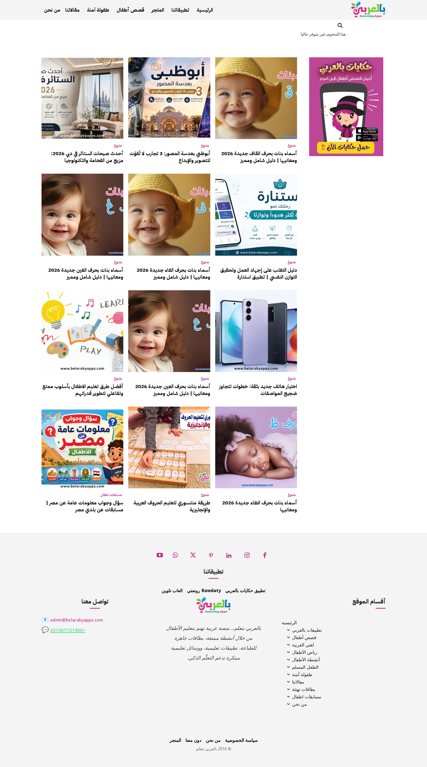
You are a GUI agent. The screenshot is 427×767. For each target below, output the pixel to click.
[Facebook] (265, 556)
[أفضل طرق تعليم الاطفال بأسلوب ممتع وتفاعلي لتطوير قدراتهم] (82, 331)
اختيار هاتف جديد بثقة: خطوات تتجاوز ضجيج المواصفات (258, 390)
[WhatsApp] (175, 556)
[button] (340, 25)
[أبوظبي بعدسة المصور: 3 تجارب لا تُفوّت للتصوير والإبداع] (169, 98)
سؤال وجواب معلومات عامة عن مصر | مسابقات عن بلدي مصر (84, 506)
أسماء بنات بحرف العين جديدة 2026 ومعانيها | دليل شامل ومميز (172, 390)
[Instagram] (247, 556)
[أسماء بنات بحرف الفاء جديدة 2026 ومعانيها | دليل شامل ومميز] (169, 214)
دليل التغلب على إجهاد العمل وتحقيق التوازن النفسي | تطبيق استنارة (258, 273)
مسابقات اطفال (111, 495)
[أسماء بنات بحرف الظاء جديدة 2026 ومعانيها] (256, 447)
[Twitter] (193, 556)
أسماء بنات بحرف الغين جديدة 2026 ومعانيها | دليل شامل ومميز (85, 273)
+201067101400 (67, 631)
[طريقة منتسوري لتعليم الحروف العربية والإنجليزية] (169, 447)
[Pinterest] (211, 556)
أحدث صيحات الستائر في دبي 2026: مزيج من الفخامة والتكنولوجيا (87, 157)
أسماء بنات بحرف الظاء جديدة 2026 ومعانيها (259, 506)
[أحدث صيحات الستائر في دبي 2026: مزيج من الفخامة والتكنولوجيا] (82, 98)
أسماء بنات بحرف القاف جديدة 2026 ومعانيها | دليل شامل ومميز (259, 157)
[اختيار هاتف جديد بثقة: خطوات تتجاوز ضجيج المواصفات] (256, 331)
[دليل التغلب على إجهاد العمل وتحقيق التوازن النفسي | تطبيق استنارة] (256, 214)
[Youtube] (160, 556)
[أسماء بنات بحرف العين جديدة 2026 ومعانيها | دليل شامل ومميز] (169, 331)
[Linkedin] (229, 556)
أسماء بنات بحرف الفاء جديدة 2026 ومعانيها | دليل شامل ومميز (173, 273)
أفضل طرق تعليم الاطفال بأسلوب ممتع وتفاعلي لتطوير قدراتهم (82, 390)
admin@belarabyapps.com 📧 (72, 620)
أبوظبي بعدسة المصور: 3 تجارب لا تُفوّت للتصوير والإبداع (169, 157)
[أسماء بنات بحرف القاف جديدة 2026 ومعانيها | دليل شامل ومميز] (256, 98)
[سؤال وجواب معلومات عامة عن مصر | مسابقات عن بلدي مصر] (82, 447)
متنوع (292, 145)
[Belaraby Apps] (368, 9)
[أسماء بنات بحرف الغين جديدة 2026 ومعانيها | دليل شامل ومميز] (82, 214)
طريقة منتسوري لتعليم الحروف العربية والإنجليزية (171, 506)
